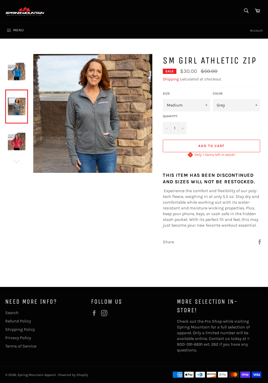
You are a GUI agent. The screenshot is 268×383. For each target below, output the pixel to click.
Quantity (170, 116)
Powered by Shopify (73, 375)
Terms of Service (20, 346)
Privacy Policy (18, 337)
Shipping (171, 79)
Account (256, 30)
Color (218, 93)
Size (166, 93)
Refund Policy (18, 321)
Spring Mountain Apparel (37, 375)
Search (12, 312)
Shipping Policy (20, 329)
